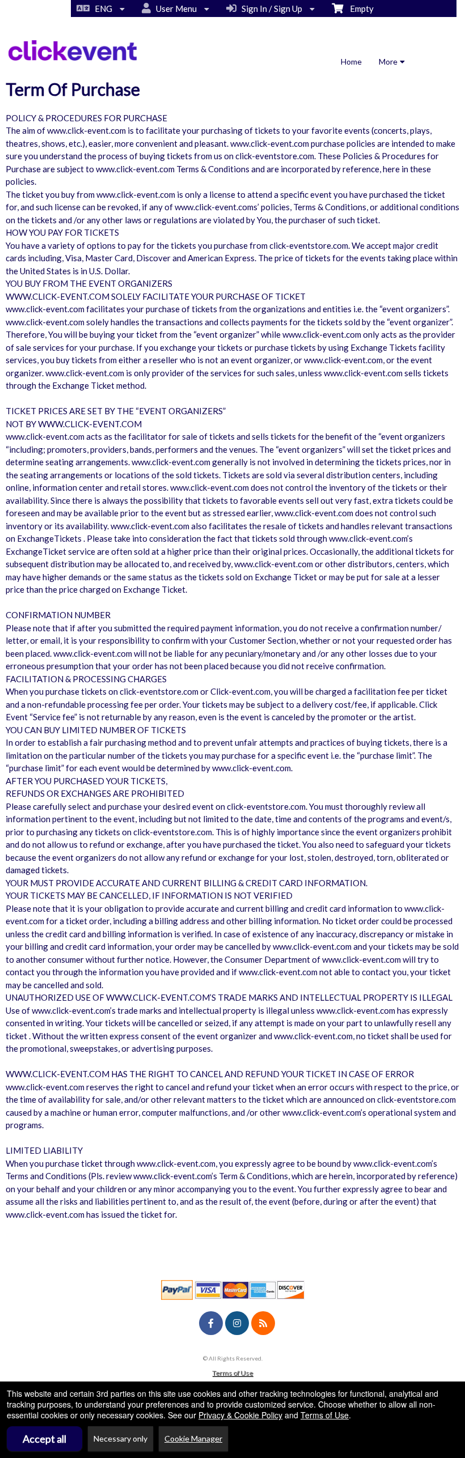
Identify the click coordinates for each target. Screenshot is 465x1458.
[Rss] (263, 1323)
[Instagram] (237, 1323)
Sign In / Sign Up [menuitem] (270, 8)
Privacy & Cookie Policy (240, 1415)
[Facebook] (211, 1323)
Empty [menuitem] (358, 8)
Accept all (44, 1439)
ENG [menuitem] (102, 8)
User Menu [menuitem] (174, 8)
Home (351, 61)
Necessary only (120, 1438)
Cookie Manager (193, 1438)
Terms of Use (232, 1372)
